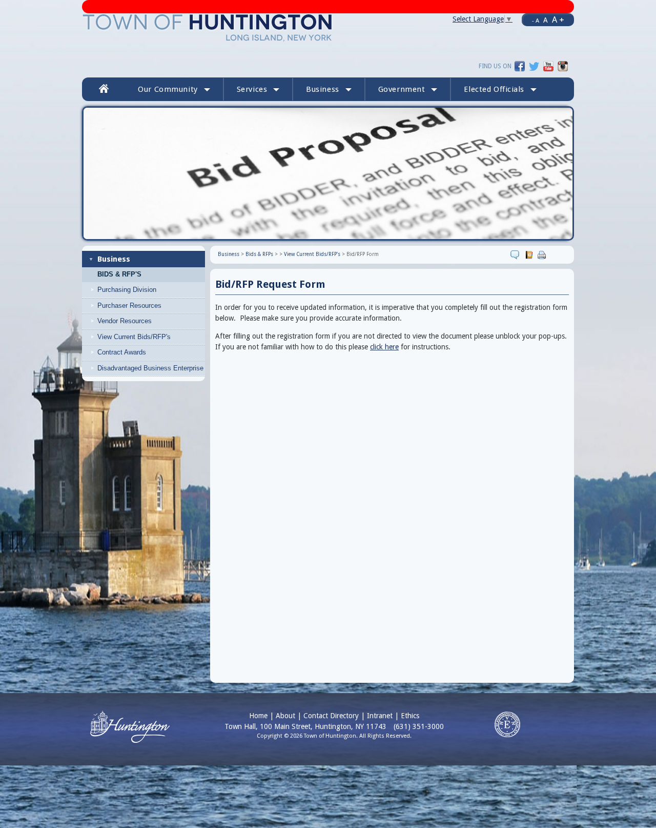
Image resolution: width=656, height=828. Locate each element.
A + (558, 19)
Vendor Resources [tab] (124, 321)
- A (535, 20)
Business (113, 259)
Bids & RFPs (259, 254)
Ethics (410, 716)
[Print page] (543, 254)
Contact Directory (331, 716)
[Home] (208, 27)
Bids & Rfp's (119, 274)
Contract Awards (121, 352)
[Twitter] (534, 66)
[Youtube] (548, 66)
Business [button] (322, 89)
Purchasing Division (126, 289)
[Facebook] (520, 66)
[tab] (151, 290)
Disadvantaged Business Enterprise (150, 368)
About (285, 716)
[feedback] (516, 254)
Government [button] (401, 89)
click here (384, 347)
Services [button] (252, 89)
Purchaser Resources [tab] (129, 305)
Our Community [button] (167, 89)
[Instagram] (563, 66)
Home (258, 716)
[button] (500, 89)
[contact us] (530, 254)
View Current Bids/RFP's (134, 337)
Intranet (380, 716)
